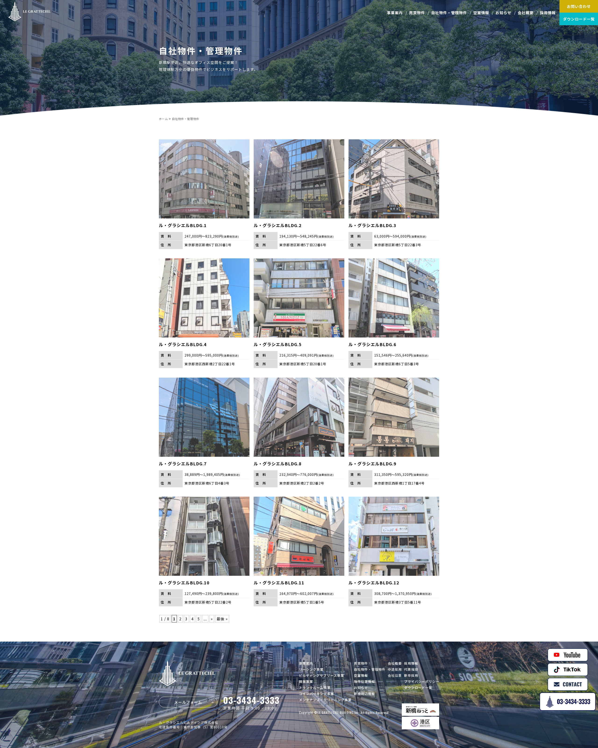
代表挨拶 (411, 669)
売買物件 (417, 12)
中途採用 (395, 669)
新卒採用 (411, 675)
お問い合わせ (579, 6)
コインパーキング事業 (316, 693)
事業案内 (395, 12)
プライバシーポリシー (421, 681)
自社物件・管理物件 (449, 12)
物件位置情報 (364, 681)
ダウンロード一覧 (579, 19)
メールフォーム (188, 702)
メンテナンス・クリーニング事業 (325, 699)
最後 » (222, 619)
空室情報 (481, 12)
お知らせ (503, 12)
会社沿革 (395, 675)
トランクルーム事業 (315, 687)
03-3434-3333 (251, 699)
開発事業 (306, 681)
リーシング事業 (311, 669)
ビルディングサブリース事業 (321, 675)
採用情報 (548, 12)
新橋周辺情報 (364, 693)
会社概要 (526, 12)
